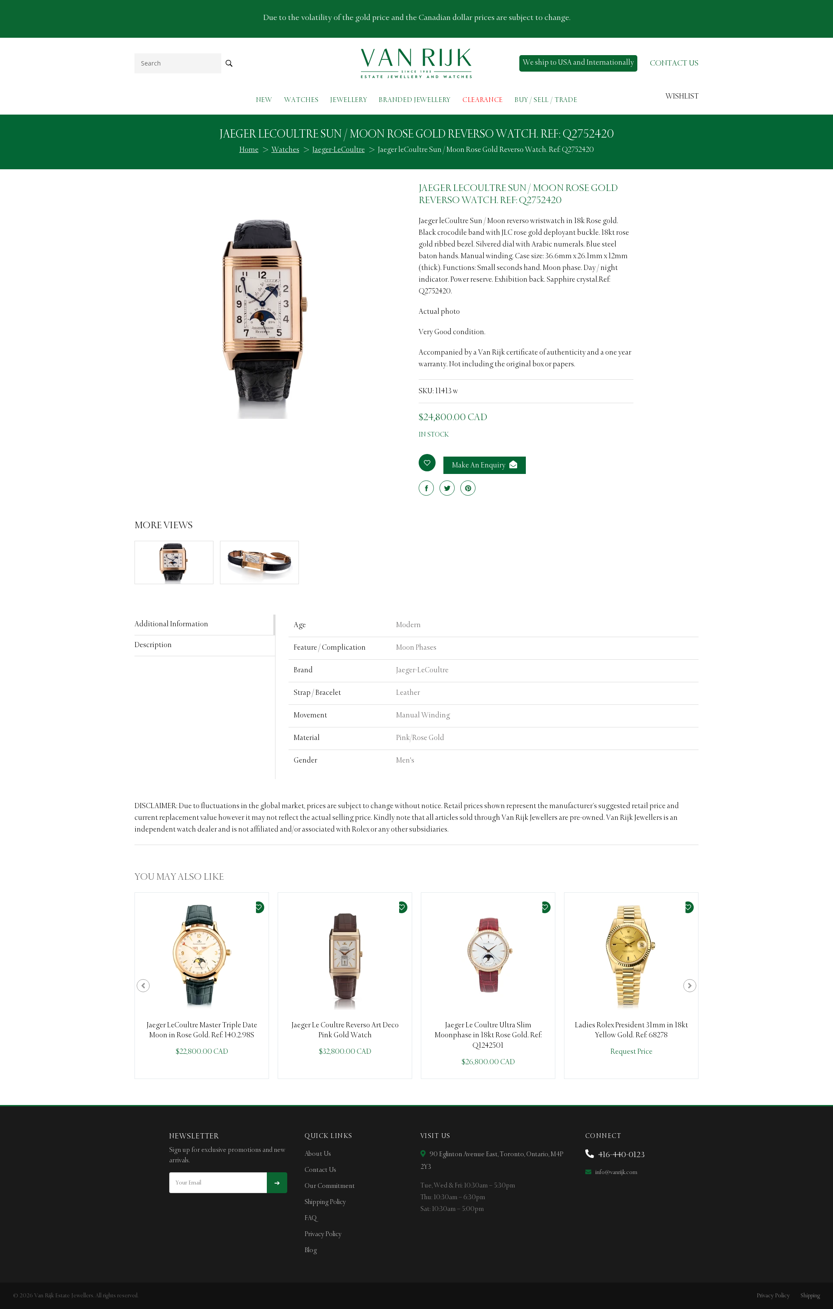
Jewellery (348, 100)
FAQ (311, 1218)
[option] (201, 985)
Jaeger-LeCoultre (338, 150)
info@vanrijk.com (615, 1172)
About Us (318, 1154)
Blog (311, 1250)
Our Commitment (330, 1186)
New (264, 100)
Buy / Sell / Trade (546, 100)
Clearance (482, 100)
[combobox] (177, 63)
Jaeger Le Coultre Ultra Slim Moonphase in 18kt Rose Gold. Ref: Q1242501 (488, 1036)
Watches (301, 100)
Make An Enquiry (479, 466)
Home (249, 150)
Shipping (810, 1296)
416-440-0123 (621, 1155)
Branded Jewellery (415, 100)
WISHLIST (682, 97)
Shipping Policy (325, 1202)
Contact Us (320, 1170)
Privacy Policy (323, 1234)
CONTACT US (674, 63)
